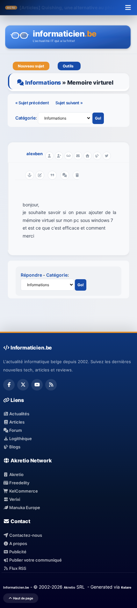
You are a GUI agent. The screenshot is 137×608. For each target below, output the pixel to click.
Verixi (14, 499)
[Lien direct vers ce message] (29, 175)
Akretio (16, 474)
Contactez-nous (25, 535)
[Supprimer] (77, 175)
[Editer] (39, 175)
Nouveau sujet (31, 66)
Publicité (17, 551)
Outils (69, 66)
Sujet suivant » (69, 102)
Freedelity (18, 482)
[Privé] (68, 156)
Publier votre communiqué (35, 560)
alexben (34, 153)
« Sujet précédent (32, 102)
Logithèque (20, 438)
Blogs (14, 446)
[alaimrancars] (107, 156)
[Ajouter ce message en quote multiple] (64, 175)
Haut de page (22, 598)
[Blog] (97, 156)
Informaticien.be (16, 587)
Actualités (18, 413)
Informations (43, 82)
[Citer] (52, 175)
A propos (17, 543)
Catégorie (25, 118)
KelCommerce (23, 491)
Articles (16, 422)
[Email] (78, 156)
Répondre (31, 275)
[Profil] (49, 156)
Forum (15, 430)
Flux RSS (17, 568)
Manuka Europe (24, 507)
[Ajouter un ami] (59, 156)
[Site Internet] (87, 156)
